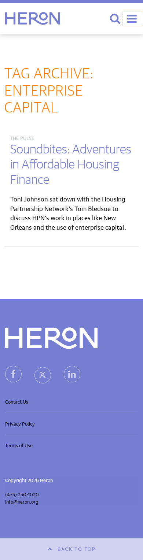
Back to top (77, 549)
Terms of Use (19, 445)
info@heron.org (21, 501)
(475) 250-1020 (22, 494)
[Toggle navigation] (132, 18)
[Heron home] (32, 18)
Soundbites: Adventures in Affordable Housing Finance (70, 164)
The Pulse (22, 137)
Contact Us (16, 401)
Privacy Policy (20, 423)
